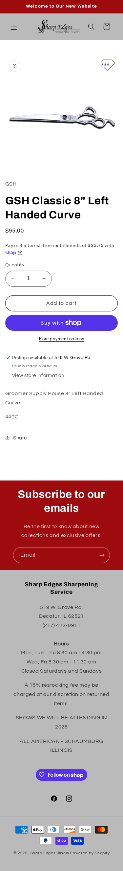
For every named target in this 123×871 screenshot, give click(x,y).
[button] (13, 26)
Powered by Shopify (90, 853)
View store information (38, 375)
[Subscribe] (102, 555)
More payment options (61, 339)
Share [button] (20, 438)
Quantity (14, 265)
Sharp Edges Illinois (50, 853)
